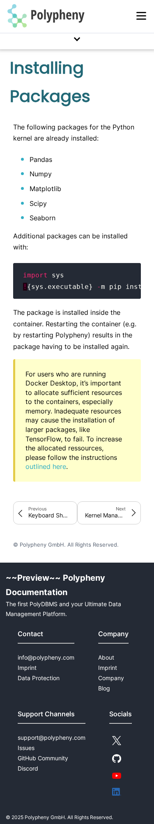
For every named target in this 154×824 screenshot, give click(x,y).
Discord (28, 768)
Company (111, 677)
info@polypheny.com (46, 657)
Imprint (27, 667)
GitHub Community (43, 758)
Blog (104, 688)
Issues (26, 747)
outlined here (45, 466)
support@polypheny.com (51, 737)
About (106, 657)
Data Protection (39, 677)
